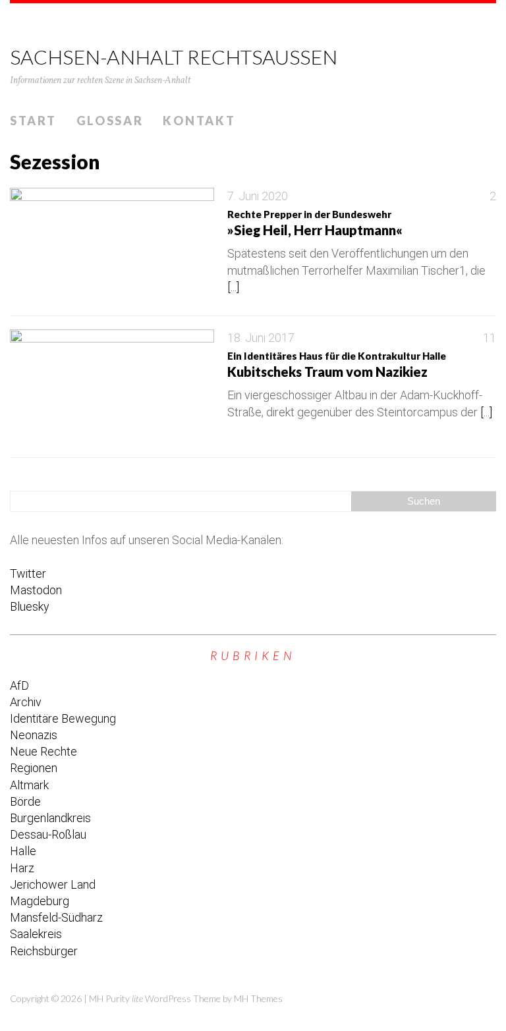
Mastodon (36, 590)
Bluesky (29, 606)
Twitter (28, 573)
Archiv (26, 702)
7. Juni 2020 (257, 196)
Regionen (33, 768)
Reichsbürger (44, 951)
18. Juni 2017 (261, 338)
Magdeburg (39, 901)
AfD (19, 685)
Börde (25, 801)
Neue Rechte (43, 751)
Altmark (29, 785)
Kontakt (199, 120)
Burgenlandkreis (50, 818)
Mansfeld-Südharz (56, 917)
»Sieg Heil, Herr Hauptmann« (315, 223)
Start (33, 120)
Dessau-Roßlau (48, 834)
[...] (233, 287)
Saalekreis (36, 934)
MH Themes (258, 998)
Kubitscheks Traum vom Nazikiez (336, 364)
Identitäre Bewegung (63, 718)
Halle (23, 851)
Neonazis (33, 735)
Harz (22, 868)
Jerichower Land (53, 884)
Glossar (110, 120)
